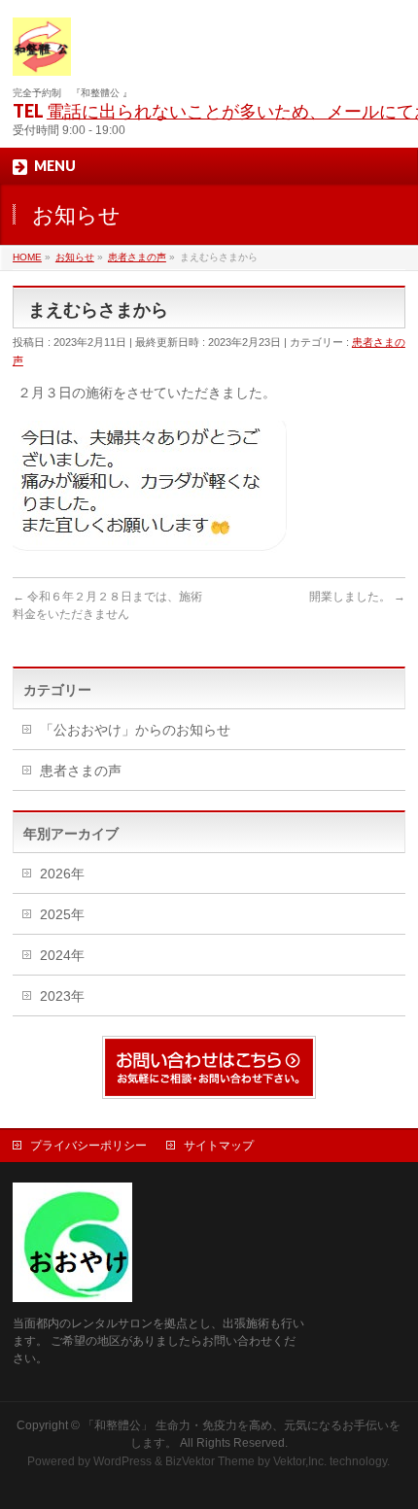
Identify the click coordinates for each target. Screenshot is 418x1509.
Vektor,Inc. (300, 1461)
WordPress (122, 1461)
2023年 (62, 996)
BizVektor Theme (210, 1461)
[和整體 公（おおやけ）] (42, 54)
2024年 (62, 955)
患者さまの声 (81, 770)
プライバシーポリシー (88, 1145)
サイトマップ (219, 1145)
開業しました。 (357, 596)
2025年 (62, 914)
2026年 (62, 873)
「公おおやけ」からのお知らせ (135, 729)
